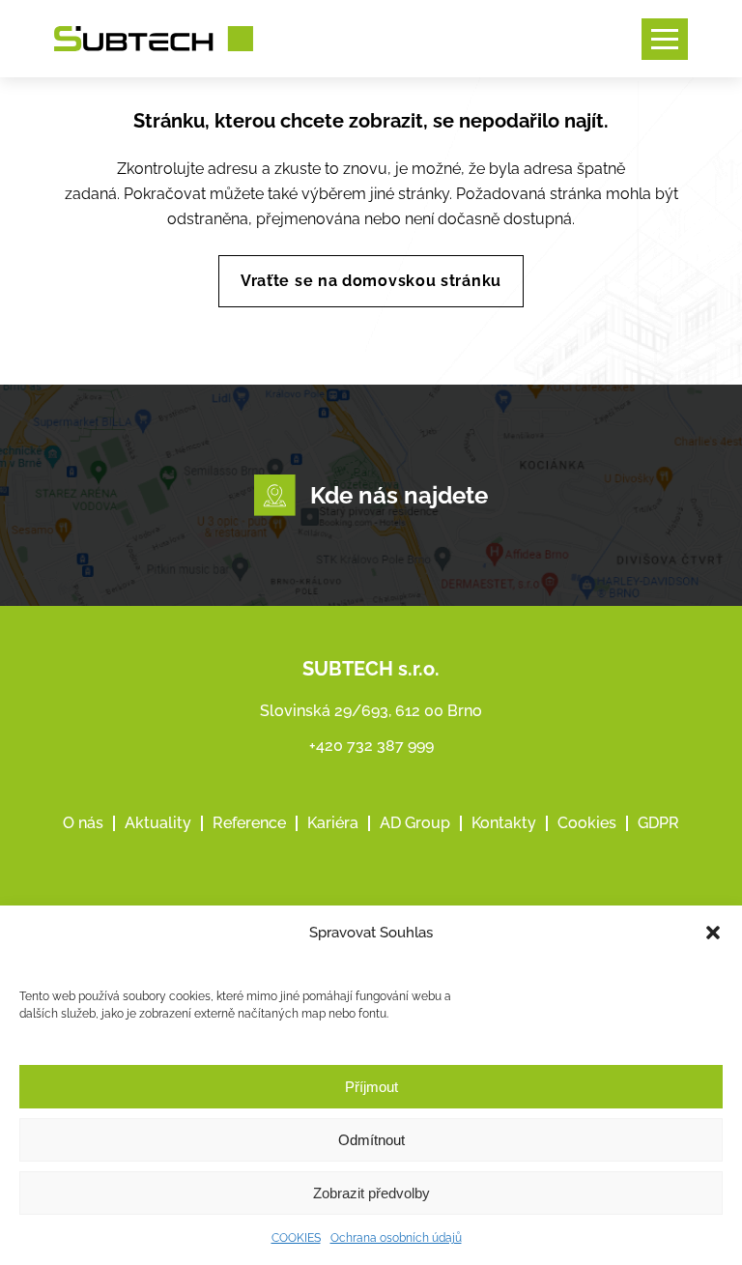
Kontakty (503, 823)
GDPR (658, 823)
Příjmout (371, 1086)
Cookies (586, 823)
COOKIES (296, 1238)
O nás (83, 823)
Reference (249, 823)
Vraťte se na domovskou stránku (371, 281)
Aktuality (158, 823)
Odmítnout (371, 1140)
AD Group (415, 823)
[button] (713, 932)
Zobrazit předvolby (371, 1193)
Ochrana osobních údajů (396, 1238)
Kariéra (332, 823)
